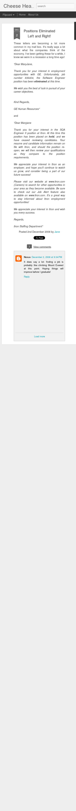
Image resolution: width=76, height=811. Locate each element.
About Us (33, 14)
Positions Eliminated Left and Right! (39, 33)
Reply (27, 276)
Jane (57, 231)
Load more (39, 336)
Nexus (27, 257)
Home (22, 14)
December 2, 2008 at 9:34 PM (47, 257)
